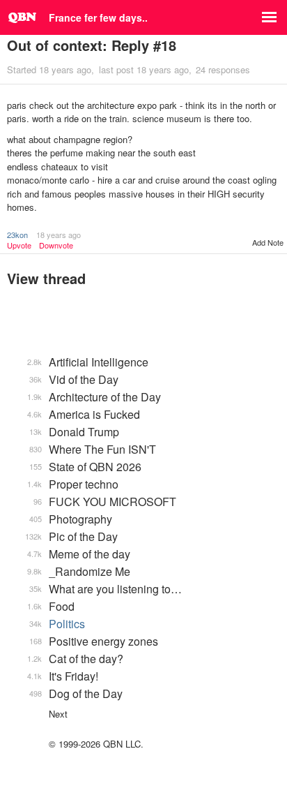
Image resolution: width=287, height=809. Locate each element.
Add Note (268, 242)
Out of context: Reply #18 (91, 45)
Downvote (56, 245)
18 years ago (58, 234)
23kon (17, 234)
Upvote (19, 245)
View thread (46, 278)
